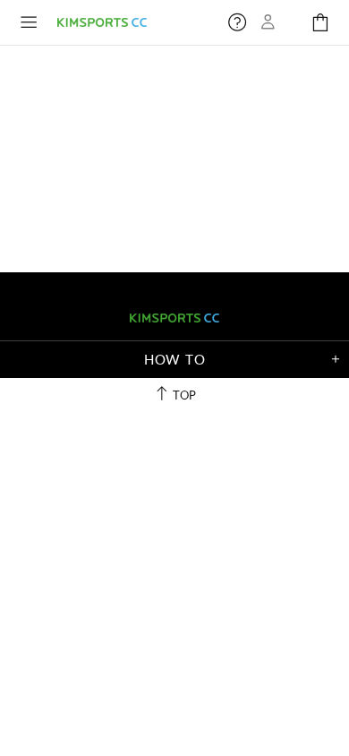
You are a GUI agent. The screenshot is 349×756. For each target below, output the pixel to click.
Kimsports (102, 22)
